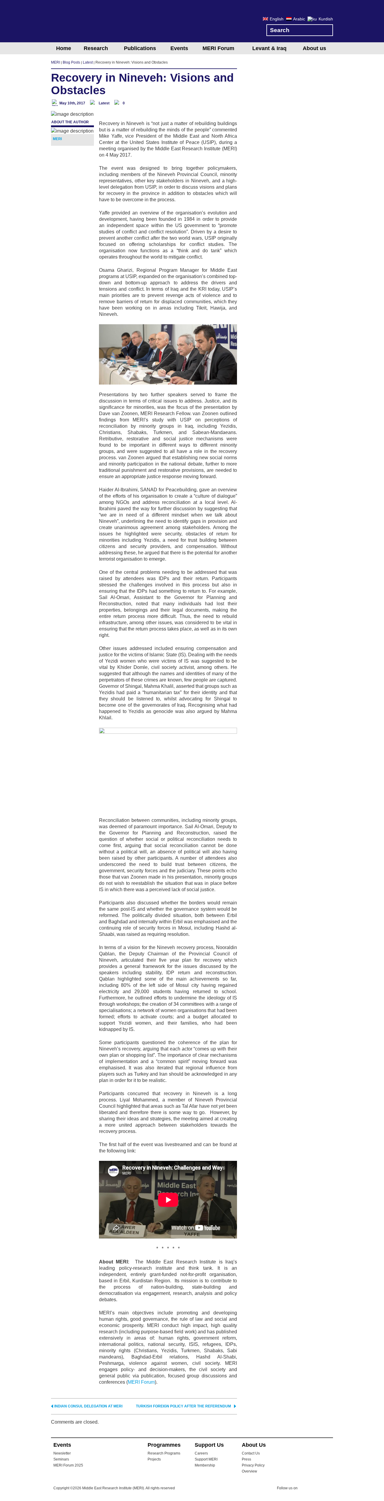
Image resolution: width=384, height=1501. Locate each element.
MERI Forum (218, 48)
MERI (75, 22)
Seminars (61, 1459)
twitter (305, 1489)
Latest (104, 103)
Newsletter (62, 1453)
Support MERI (206, 1459)
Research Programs (164, 1453)
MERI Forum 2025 (68, 1465)
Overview (249, 1471)
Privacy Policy (253, 1465)
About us (314, 48)
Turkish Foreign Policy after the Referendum (183, 1406)
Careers (201, 1453)
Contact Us (251, 1453)
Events (179, 48)
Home (63, 48)
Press (246, 1459)
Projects (154, 1459)
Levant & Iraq (269, 48)
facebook (317, 1489)
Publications (140, 48)
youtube (329, 1488)
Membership (205, 1465)
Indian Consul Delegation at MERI (88, 1406)
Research (96, 48)
